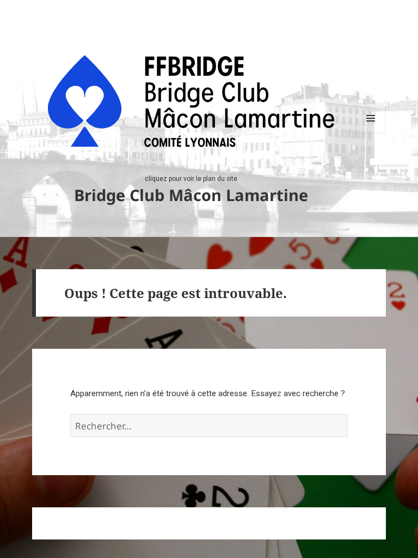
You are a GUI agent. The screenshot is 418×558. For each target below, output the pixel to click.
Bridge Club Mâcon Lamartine (191, 194)
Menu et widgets (371, 133)
